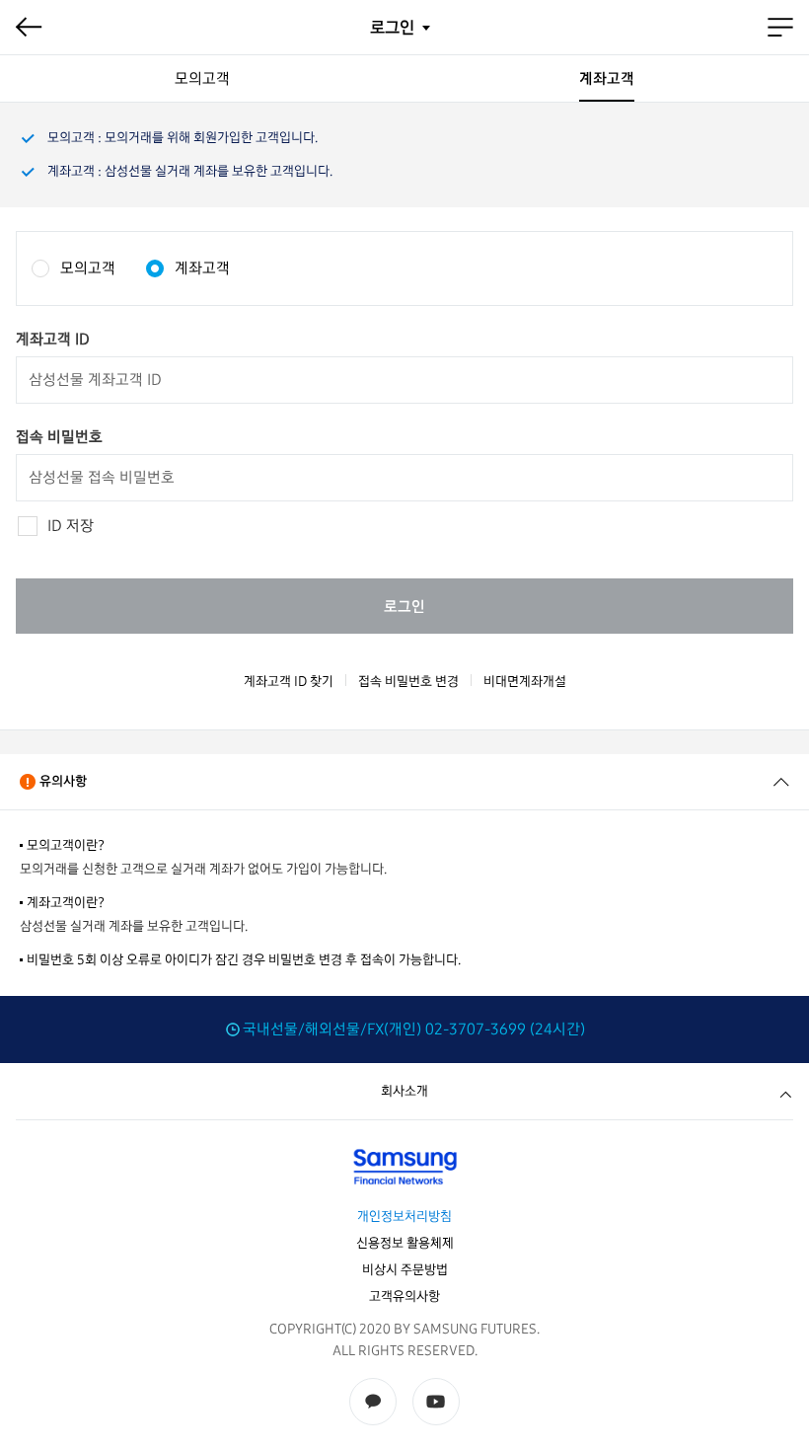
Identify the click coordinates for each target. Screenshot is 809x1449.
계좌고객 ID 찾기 (288, 681)
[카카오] (373, 1401)
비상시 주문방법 (405, 1269)
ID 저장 (70, 525)
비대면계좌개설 (524, 681)
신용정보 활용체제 (405, 1243)
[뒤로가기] (28, 27)
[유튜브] (436, 1401)
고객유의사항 (404, 1296)
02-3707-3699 (475, 1029)
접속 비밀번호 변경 (408, 681)
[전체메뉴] (780, 27)
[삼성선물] (404, 1166)
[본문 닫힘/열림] (781, 782)
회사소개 (404, 1091)
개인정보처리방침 (404, 1216)
